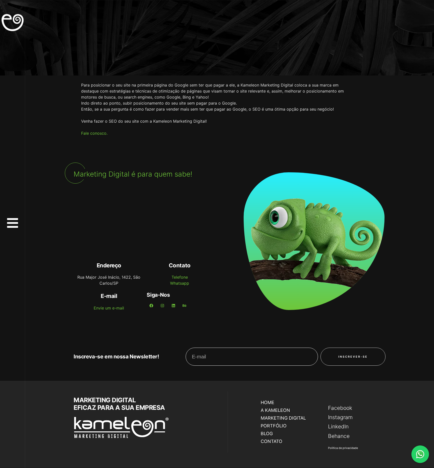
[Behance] (184, 305)
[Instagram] (162, 305)
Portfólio (274, 425)
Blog (267, 433)
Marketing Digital (283, 418)
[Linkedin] (173, 305)
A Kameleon (275, 410)
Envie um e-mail (109, 307)
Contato (271, 441)
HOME (267, 402)
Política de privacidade (343, 448)
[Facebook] (151, 305)
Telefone (180, 277)
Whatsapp (179, 283)
